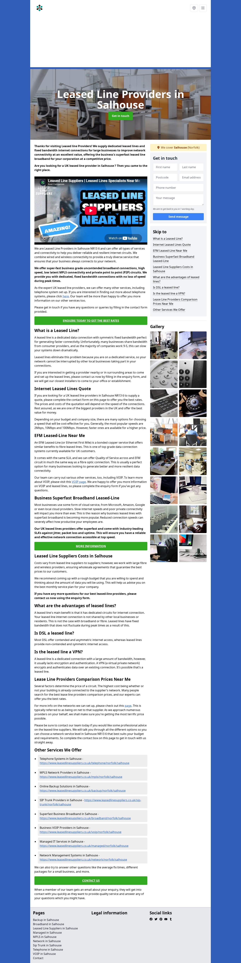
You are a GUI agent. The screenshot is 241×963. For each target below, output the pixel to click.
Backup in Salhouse (46, 920)
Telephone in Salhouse (48, 950)
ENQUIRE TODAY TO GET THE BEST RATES (91, 321)
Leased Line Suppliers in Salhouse (55, 928)
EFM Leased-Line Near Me (170, 251)
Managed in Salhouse (47, 933)
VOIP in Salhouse (44, 954)
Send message (178, 217)
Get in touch (120, 116)
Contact (38, 958)
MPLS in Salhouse (44, 937)
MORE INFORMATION (91, 546)
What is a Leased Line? (168, 239)
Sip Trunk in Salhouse (47, 945)
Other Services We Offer (169, 310)
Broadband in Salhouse (48, 924)
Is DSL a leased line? (166, 287)
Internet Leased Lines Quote (172, 245)
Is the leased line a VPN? (169, 293)
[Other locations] (194, 8)
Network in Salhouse (47, 941)
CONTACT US (91, 881)
